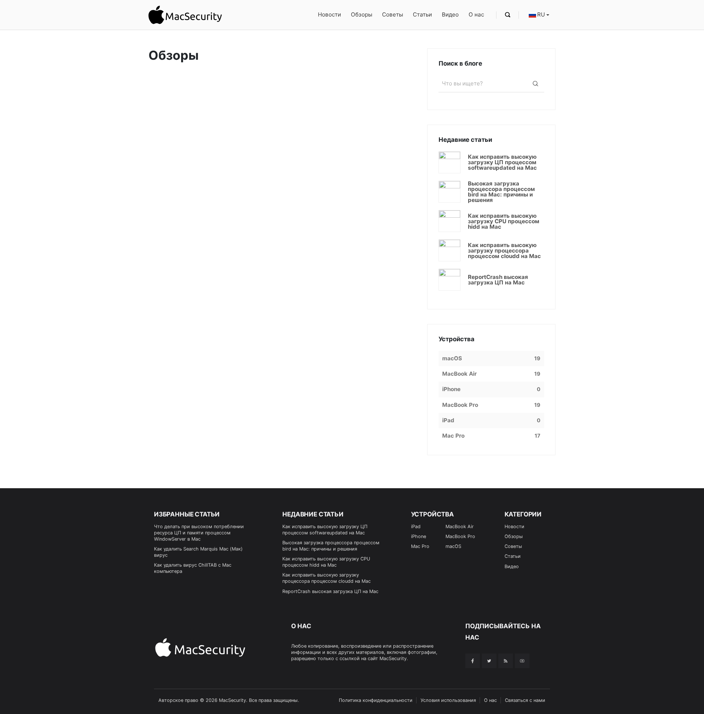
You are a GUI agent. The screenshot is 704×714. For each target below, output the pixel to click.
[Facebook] (472, 661)
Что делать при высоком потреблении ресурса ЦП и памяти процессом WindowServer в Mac (199, 533)
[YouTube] (522, 661)
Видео (450, 14)
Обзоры (361, 14)
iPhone (418, 536)
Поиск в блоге (460, 63)
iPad (416, 526)
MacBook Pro (460, 536)
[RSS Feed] (505, 661)
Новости (329, 14)
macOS (453, 546)
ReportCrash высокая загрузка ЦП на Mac (330, 591)
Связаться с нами (525, 700)
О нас (476, 14)
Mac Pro (420, 546)
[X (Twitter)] (489, 661)
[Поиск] (535, 83)
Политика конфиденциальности (375, 700)
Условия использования (448, 700)
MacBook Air (459, 526)
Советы (392, 14)
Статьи (422, 14)
